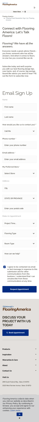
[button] (18, 12)
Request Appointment (19, 289)
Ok (19, 414)
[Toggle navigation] (35, 8)
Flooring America (7, 16)
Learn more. (15, 410)
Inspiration (6, 355)
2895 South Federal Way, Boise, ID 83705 (15, 382)
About (5, 365)
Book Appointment (17, 333)
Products (6, 349)
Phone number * (9, 139)
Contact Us (7, 371)
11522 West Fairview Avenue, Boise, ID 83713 (16, 385)
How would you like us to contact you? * (19, 125)
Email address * (8, 153)
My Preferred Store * (11, 167)
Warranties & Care (10, 360)
